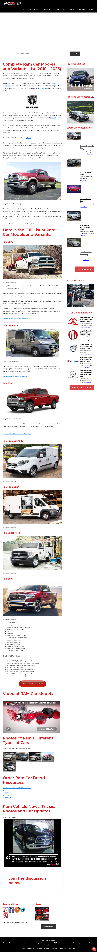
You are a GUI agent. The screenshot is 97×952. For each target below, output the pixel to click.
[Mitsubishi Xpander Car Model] (74, 133)
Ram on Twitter (8, 795)
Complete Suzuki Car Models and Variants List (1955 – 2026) (86, 359)
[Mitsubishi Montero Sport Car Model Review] (74, 212)
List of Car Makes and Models (81, 388)
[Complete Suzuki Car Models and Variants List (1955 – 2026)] (73, 357)
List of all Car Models (84, 269)
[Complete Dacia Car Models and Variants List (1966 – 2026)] (73, 344)
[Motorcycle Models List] (80, 285)
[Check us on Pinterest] (6, 914)
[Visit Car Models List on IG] (6, 908)
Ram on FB (6, 790)
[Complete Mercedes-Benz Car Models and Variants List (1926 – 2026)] (73, 371)
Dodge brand (41, 88)
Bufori (29, 138)
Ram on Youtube (8, 798)
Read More (90, 154)
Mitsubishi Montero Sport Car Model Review (86, 227)
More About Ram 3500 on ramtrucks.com (15, 319)
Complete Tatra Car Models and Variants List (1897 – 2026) (86, 333)
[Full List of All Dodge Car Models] (42, 908)
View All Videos (48, 926)
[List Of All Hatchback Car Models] (80, 69)
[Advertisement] (48, 35)
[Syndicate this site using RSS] (17, 908)
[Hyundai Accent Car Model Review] (74, 239)
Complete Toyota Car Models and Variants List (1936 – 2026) (86, 319)
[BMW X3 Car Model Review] (74, 159)
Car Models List (51, 941)
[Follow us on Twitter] (23, 908)
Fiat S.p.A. (53, 118)
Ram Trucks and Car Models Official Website (17, 788)
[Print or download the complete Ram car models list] (32, 684)
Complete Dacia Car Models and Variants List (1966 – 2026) (86, 346)
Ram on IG (6, 793)
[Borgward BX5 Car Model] (74, 186)
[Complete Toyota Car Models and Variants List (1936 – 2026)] (73, 318)
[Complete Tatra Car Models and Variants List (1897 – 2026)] (73, 331)
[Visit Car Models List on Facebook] (11, 908)
